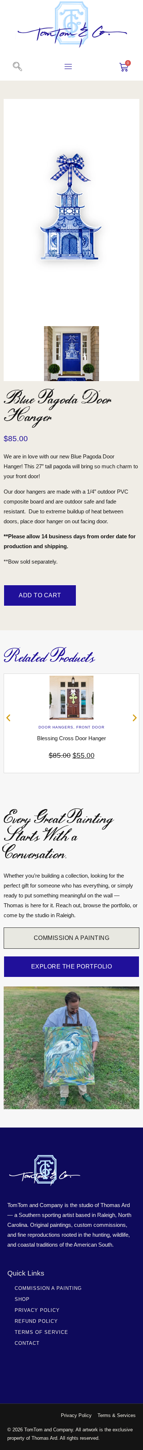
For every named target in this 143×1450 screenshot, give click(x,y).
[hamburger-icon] (68, 67)
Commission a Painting (48, 1288)
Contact (27, 1343)
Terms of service (41, 1332)
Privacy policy (37, 1310)
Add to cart (40, 595)
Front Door (90, 727)
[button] (17, 67)
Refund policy (36, 1321)
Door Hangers (55, 727)
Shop (22, 1299)
